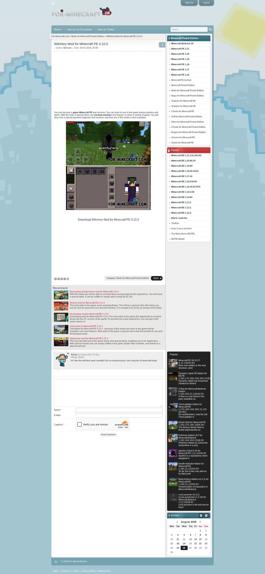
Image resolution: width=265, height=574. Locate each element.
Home (57, 29)
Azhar (74, 354)
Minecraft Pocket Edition (183, 85)
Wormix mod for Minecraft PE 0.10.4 (87, 303)
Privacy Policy (88, 571)
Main (82, 13)
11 (178, 539)
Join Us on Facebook (79, 29)
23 (206, 543)
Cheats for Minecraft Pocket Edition (188, 127)
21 (195, 543)
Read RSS (53, 3)
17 (172, 543)
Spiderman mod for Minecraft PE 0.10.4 (89, 338)
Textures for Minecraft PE (183, 101)
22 (200, 543)
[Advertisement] (188, 298)
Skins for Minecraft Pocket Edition (187, 122)
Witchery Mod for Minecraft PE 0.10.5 (115, 219)
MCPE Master (178, 239)
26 (184, 548)
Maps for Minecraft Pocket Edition (187, 95)
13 (190, 539)
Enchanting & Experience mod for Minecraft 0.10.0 (94, 291)
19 (184, 543)
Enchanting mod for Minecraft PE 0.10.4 (89, 314)
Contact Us (65, 571)
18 (178, 543)
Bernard (67, 48)
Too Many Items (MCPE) (183, 233)
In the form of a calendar (201, 515)
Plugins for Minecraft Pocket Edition (188, 132)
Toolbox (175, 223)
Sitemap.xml (104, 571)
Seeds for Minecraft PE (182, 142)
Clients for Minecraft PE (182, 111)
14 (195, 539)
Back (156, 278)
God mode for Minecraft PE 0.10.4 (86, 326)
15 (200, 539)
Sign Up (189, 2)
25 (178, 548)
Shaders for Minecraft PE (183, 106)
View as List (206, 515)
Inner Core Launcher (181, 228)
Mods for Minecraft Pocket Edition (187, 90)
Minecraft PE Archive (181, 80)
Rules (76, 571)
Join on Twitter (106, 29)
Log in (206, 2)
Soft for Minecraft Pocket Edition (186, 116)
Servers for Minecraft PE (183, 137)
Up (56, 561)
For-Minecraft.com (60, 36)
